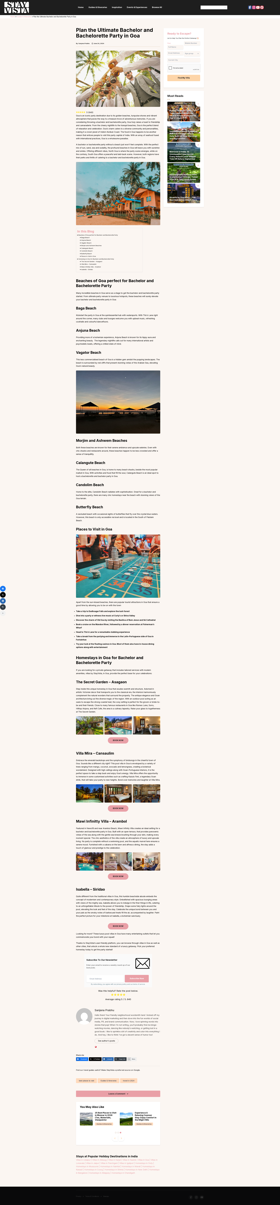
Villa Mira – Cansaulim (88, 264)
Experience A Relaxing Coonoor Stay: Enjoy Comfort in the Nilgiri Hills (105, 1116)
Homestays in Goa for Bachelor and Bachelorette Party (96, 259)
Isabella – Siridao (87, 269)
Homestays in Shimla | (115, 1169)
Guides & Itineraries (24, 17)
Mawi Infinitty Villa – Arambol (91, 267)
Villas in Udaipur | (84, 1160)
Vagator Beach (86, 243)
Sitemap (106, 1196)
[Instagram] (254, 7)
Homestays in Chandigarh (123, 1173)
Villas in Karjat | (115, 1160)
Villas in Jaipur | (93, 1163)
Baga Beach (85, 237)
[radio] (112, 995)
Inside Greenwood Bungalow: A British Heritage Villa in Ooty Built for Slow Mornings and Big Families (184, 135)
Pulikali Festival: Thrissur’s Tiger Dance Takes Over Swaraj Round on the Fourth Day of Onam (183, 114)
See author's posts (106, 1041)
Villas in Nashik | (130, 1160)
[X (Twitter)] (3, 595)
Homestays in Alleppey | (100, 1173)
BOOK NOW (118, 740)
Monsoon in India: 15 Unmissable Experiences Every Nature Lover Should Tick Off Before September (183, 155)
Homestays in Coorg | (94, 1169)
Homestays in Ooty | (144, 1163)
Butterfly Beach (86, 253)
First (169, 43)
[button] (115, 1132)
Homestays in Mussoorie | (88, 1166)
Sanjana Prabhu (104, 1010)
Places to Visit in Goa (88, 256)
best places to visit (86, 1081)
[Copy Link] (3, 607)
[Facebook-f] (250, 7)
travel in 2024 (128, 1081)
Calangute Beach (87, 248)
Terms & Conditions (92, 1196)
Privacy (78, 1196)
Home (12, 17)
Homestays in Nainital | (111, 1166)
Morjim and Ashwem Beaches (91, 245)
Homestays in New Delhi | (137, 1169)
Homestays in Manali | (132, 1166)
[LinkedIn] (3, 601)
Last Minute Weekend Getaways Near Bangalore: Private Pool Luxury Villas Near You (145, 1117)
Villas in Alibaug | (100, 1160)
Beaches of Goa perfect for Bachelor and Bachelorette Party (98, 235)
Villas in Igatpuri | (127, 1163)
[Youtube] (258, 7)
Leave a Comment (117, 1094)
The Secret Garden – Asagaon (91, 261)
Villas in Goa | (144, 1160)
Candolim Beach (87, 251)
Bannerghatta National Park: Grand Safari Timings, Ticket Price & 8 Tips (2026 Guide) (184, 177)
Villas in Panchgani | (110, 1163)
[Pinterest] (262, 7)
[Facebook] (3, 589)
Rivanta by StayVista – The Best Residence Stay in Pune (183, 198)
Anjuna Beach (86, 240)
